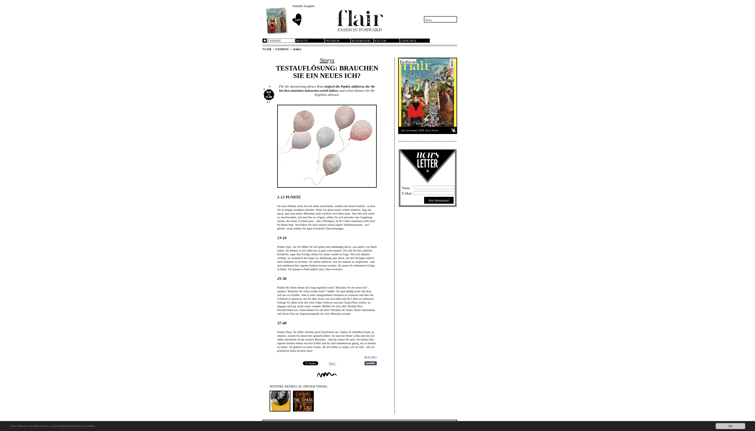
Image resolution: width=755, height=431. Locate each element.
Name (406, 187)
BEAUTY (302, 40)
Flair (266, 49)
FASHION (274, 40)
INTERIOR (332, 40)
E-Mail (407, 192)
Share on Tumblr (371, 363)
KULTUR (380, 40)
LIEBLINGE (409, 40)
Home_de (265, 41)
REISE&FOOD (361, 40)
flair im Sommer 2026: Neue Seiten (419, 130)
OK (730, 426)
